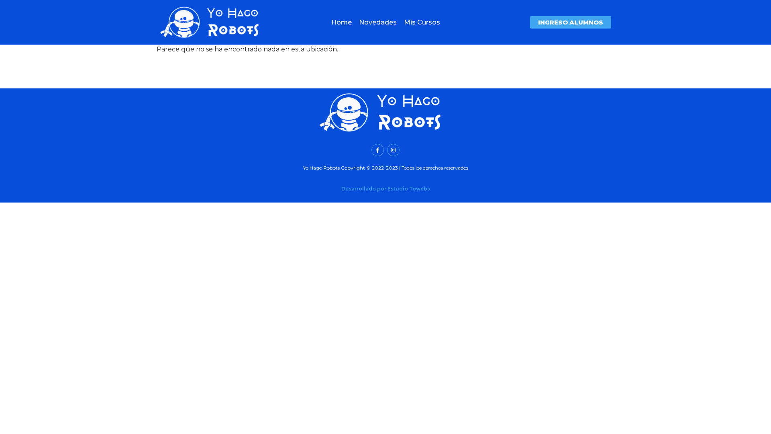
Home (341, 22)
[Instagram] (393, 150)
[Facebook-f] (377, 150)
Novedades (378, 22)
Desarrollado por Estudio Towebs (385, 189)
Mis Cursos (422, 22)
